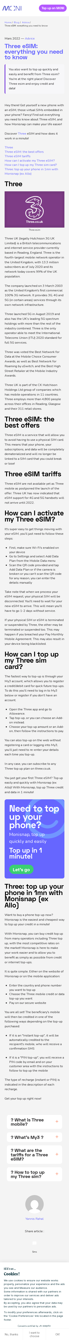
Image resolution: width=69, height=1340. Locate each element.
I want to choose (34, 1334)
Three (22, 133)
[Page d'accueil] (11, 8)
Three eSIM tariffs (17, 156)
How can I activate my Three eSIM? (30, 161)
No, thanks (11, 1334)
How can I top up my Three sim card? (31, 165)
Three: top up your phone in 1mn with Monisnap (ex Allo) (31, 171)
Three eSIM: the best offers (24, 152)
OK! (57, 1334)
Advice (30, 38)
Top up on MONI (53, 8)
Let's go (21, 869)
